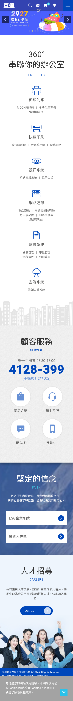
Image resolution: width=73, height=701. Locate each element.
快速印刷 (55, 145)
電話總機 (24, 210)
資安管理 (28, 252)
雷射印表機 (36, 112)
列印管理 (44, 257)
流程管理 (28, 257)
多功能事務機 (47, 107)
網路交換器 (46, 215)
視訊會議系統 (28, 177)
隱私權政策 (24, 692)
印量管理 (44, 252)
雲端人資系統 (36, 290)
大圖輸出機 (38, 145)
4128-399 (36, 370)
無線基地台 (36, 219)
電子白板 (47, 177)
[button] (29, 31)
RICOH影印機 (25, 107)
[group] (36, 17)
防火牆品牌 (27, 215)
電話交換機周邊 (45, 210)
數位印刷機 (19, 145)
